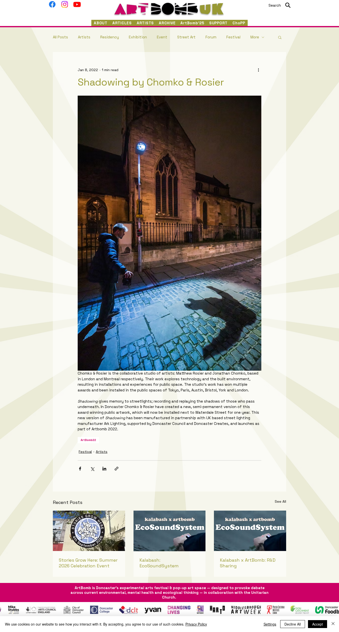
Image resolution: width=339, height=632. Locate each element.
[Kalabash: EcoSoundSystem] (170, 531)
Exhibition (138, 37)
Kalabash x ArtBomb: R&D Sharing (247, 563)
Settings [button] (270, 624)
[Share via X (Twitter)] (92, 468)
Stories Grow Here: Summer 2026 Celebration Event (88, 563)
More (254, 37)
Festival (233, 37)
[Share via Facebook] (80, 468)
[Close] (333, 624)
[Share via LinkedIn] (104, 468)
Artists (84, 37)
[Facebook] (52, 4)
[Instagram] (64, 4)
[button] (279, 37)
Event (162, 37)
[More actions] (258, 70)
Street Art (186, 37)
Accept (317, 624)
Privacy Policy (196, 624)
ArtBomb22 (88, 440)
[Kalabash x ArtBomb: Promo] (250, 531)
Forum (210, 37)
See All (280, 501)
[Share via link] (116, 468)
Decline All (292, 624)
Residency (109, 37)
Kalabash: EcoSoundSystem (159, 563)
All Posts (60, 37)
